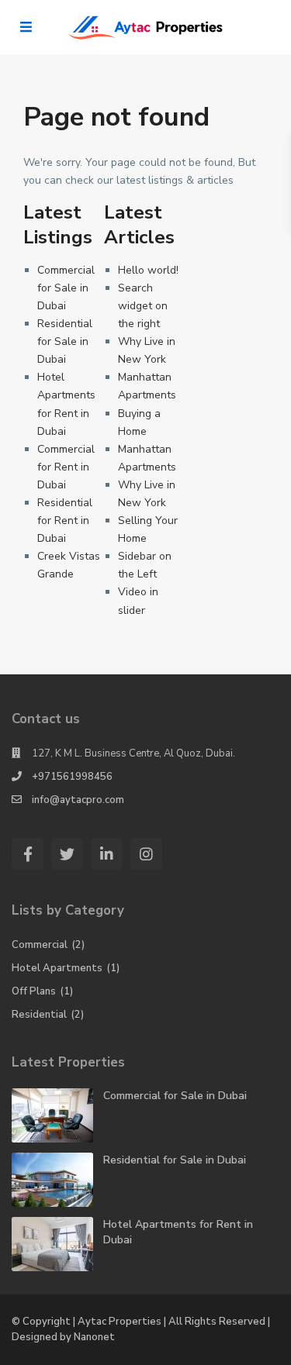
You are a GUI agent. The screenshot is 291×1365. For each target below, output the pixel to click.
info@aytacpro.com (78, 800)
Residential (39, 1015)
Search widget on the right (143, 306)
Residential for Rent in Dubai (64, 520)
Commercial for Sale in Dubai (66, 288)
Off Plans (34, 991)
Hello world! (148, 270)
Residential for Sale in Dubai (64, 341)
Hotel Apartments (57, 968)
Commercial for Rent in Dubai (66, 467)
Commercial (40, 945)
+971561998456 (72, 777)
